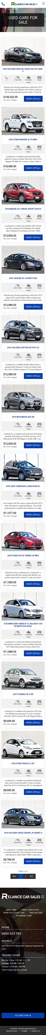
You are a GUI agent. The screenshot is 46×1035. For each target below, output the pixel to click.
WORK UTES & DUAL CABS (14, 912)
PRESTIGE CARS (36, 912)
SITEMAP (24, 1031)
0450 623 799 (11, 933)
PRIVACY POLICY (11, 1031)
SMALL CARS (11, 910)
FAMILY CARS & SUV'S (30, 910)
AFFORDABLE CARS (24, 915)
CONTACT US (35, 1031)
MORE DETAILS (33, 99)
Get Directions (22, 1015)
